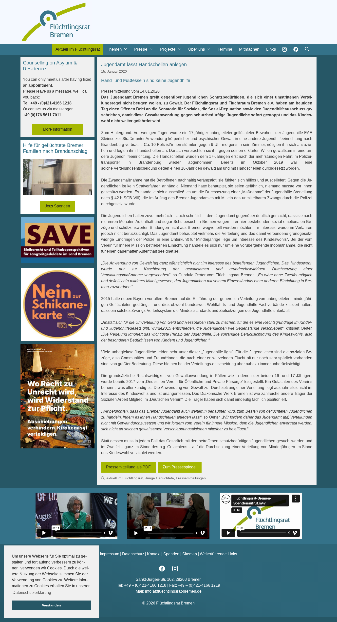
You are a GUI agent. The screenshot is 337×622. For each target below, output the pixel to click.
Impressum (109, 554)
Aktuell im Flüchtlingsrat (78, 49)
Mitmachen (249, 49)
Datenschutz (133, 554)
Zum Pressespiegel (180, 467)
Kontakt (153, 554)
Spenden (171, 554)
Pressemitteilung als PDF (128, 467)
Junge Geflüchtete (159, 478)
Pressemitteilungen (191, 478)
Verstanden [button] (51, 605)
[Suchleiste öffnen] (307, 49)
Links (271, 49)
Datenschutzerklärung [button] (32, 592)
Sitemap (189, 554)
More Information (57, 129)
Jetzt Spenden (57, 206)
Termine (225, 49)
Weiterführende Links (218, 554)
